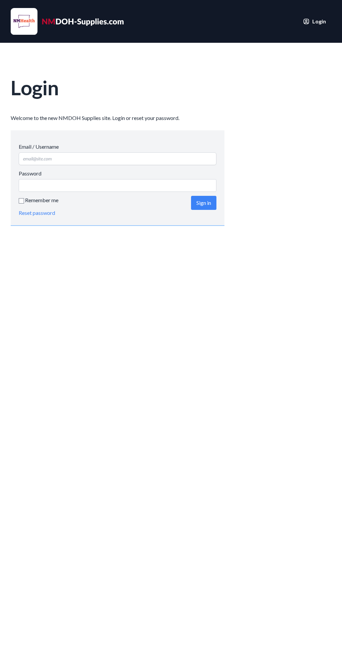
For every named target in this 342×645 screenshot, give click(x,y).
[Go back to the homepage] (69, 21)
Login (319, 21)
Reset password (37, 213)
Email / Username (39, 146)
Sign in (203, 203)
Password (30, 173)
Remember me (41, 200)
